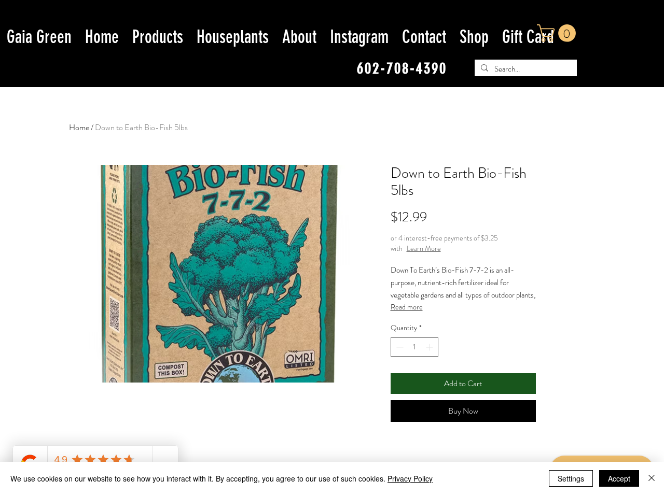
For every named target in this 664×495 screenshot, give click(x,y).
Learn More (424, 248)
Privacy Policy (410, 478)
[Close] (651, 478)
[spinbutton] (414, 347)
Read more (407, 307)
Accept (619, 478)
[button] (558, 33)
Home (79, 127)
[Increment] (430, 347)
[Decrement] (398, 347)
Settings (571, 478)
